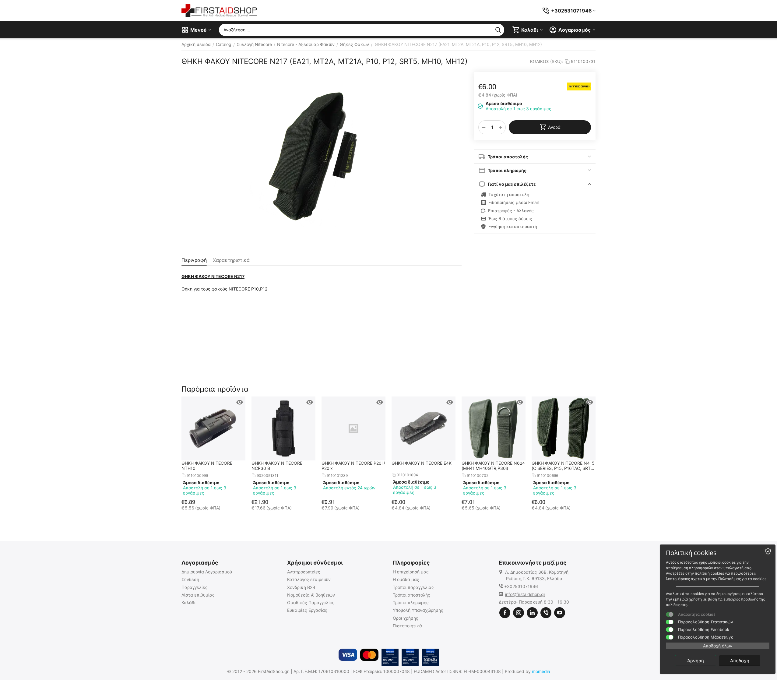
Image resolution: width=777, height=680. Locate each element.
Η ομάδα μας (406, 579)
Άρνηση (695, 661)
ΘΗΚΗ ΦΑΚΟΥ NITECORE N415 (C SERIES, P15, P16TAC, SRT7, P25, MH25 (563, 465)
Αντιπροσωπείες (303, 571)
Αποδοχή (739, 661)
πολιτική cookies (709, 573)
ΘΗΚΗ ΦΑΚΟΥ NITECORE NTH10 (206, 465)
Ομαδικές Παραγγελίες (311, 602)
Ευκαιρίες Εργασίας (307, 610)
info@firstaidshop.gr (525, 594)
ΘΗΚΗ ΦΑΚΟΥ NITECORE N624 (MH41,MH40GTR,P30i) (493, 465)
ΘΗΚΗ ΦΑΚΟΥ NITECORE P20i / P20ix (353, 465)
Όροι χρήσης (405, 618)
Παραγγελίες (194, 587)
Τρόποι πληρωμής (411, 602)
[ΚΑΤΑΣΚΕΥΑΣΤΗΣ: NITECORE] (579, 86)
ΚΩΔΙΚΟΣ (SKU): (546, 61)
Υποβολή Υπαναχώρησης (418, 610)
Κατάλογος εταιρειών (309, 579)
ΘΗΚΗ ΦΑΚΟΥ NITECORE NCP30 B (276, 465)
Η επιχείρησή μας (411, 571)
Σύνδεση (190, 579)
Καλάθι (188, 602)
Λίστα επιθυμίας (198, 594)
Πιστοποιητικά (407, 625)
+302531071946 (521, 586)
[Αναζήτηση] (498, 29)
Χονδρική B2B (301, 587)
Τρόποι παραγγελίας (413, 587)
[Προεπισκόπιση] (239, 402)
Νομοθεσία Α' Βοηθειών (311, 594)
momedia (541, 671)
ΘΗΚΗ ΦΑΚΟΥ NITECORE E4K (422, 463)
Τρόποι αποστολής (411, 594)
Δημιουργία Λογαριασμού (206, 571)
